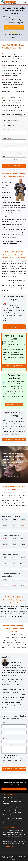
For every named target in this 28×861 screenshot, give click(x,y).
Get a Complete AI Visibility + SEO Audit (14, 366)
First (3, 729)
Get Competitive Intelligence (14, 404)
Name (3, 722)
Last (3, 735)
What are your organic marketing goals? (12, 155)
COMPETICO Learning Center (12, 616)
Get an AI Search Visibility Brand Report (14, 326)
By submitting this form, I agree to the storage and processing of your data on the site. (13, 760)
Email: (6, 138)
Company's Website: (11, 146)
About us (13, 822)
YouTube (18, 702)
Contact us (14, 789)
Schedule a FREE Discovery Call (14, 477)
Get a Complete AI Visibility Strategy (14, 439)
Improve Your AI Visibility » (14, 27)
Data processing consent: (11, 755)
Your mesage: (7, 745)
